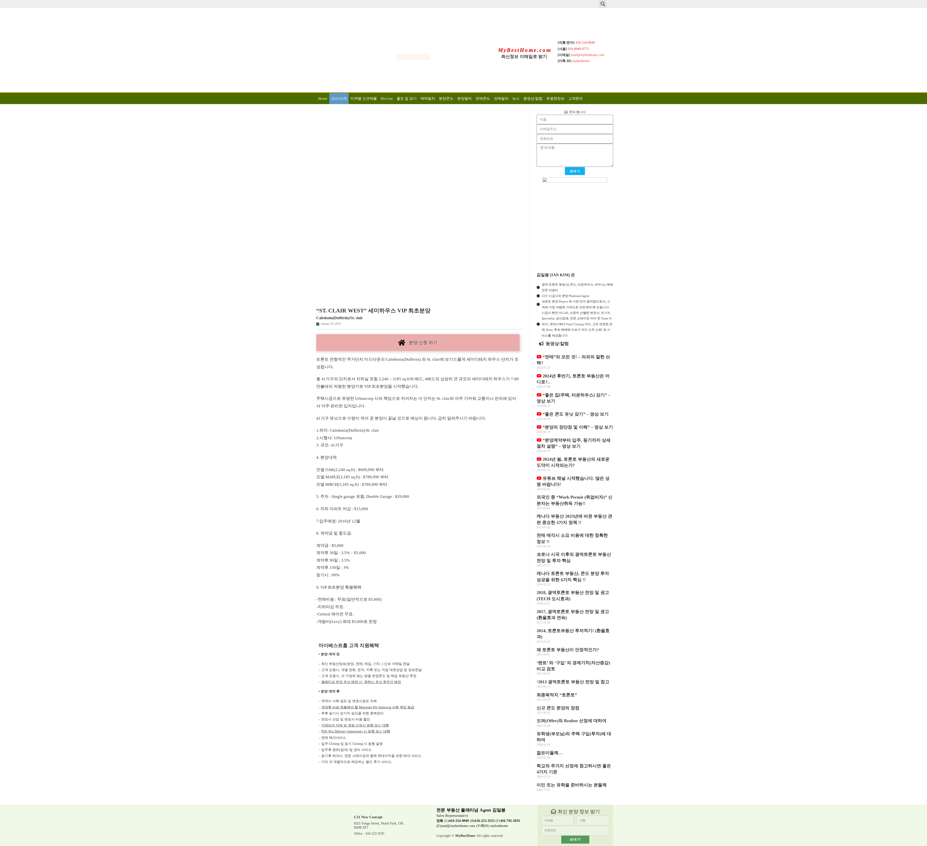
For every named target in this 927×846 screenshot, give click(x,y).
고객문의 (575, 98)
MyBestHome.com (525, 50)
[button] (603, 4)
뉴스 (516, 98)
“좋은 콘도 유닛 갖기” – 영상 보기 (575, 414)
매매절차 (428, 98)
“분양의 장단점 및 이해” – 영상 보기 (577, 427)
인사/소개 (339, 98)
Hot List (387, 98)
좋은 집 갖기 (407, 98)
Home (322, 98)
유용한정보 (555, 98)
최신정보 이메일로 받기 (524, 56)
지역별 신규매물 (364, 98)
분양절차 (464, 98)
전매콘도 (483, 98)
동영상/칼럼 (532, 98)
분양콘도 (446, 98)
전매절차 (501, 98)
